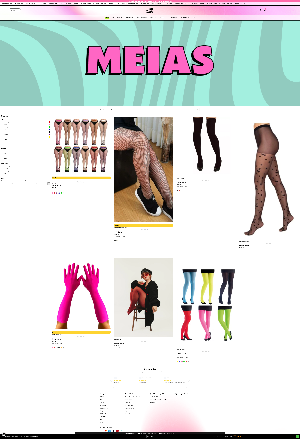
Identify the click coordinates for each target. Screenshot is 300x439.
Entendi (150, 436)
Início (101, 109)
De (1, 180)
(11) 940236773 (154, 397)
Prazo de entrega (129, 408)
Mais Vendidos (142, 17)
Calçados (184, 17)
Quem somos (128, 399)
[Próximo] (189, 381)
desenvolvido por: (229, 436)
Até (25, 180)
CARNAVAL (162, 17)
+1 (63, 347)
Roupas (152, 17)
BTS (113, 17)
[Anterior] (110, 381)
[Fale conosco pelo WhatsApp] (297, 436)
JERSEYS (119, 17)
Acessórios (173, 17)
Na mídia (127, 402)
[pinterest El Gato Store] (187, 394)
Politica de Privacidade (130, 413)
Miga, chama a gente (130, 411)
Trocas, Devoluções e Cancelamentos (134, 397)
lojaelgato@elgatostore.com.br (158, 399)
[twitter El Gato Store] (184, 394)
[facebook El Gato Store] (179, 394)
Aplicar (49, 183)
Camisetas (130, 17)
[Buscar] (57, 10)
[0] (265, 10)
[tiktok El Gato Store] (182, 394)
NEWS (107, 17)
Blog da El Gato (129, 405)
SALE (193, 17)
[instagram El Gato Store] (176, 394)
